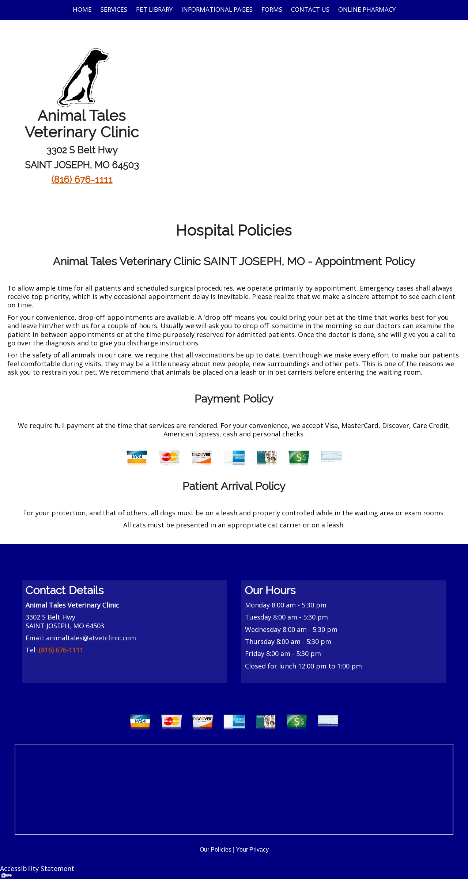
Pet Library (154, 9)
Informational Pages (217, 9)
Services (114, 9)
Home (82, 9)
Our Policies (215, 849)
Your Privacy (252, 849)
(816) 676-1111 (82, 179)
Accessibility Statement (37, 868)
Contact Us (310, 9)
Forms (271, 9)
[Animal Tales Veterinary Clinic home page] (81, 76)
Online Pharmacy (367, 9)
